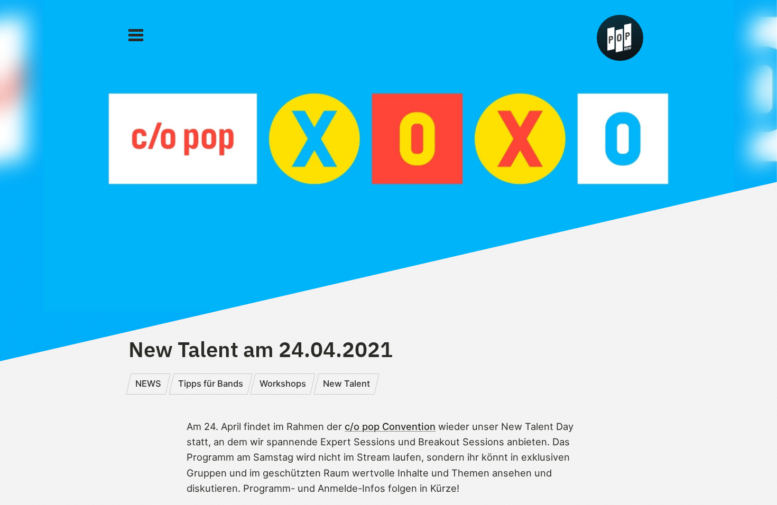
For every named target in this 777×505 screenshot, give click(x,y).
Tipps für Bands (210, 383)
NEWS (148, 383)
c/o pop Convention (390, 426)
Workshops (283, 383)
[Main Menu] (135, 35)
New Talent (346, 383)
